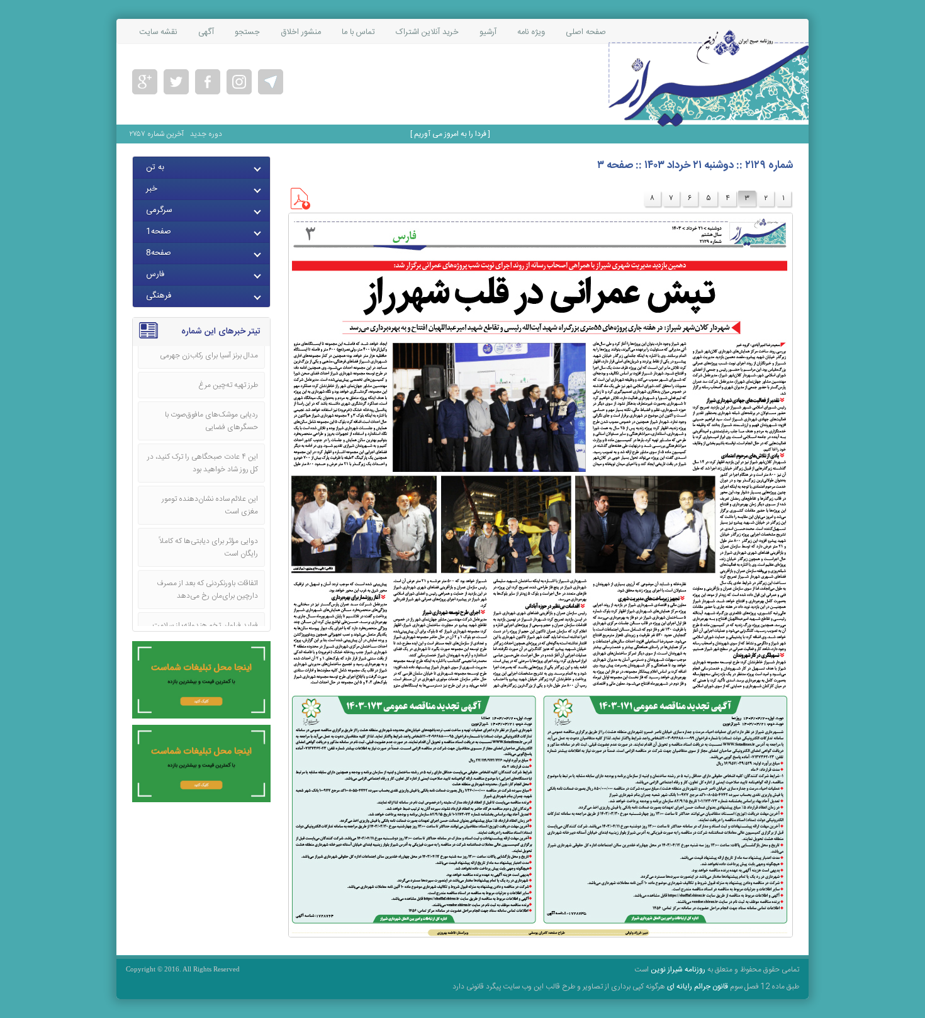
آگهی (206, 32)
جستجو (247, 32)
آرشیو (487, 32)
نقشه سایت (158, 32)
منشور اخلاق (301, 32)
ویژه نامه (531, 32)
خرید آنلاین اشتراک (427, 32)
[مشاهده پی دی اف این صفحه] (299, 207)
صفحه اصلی (586, 32)
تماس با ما (358, 32)
